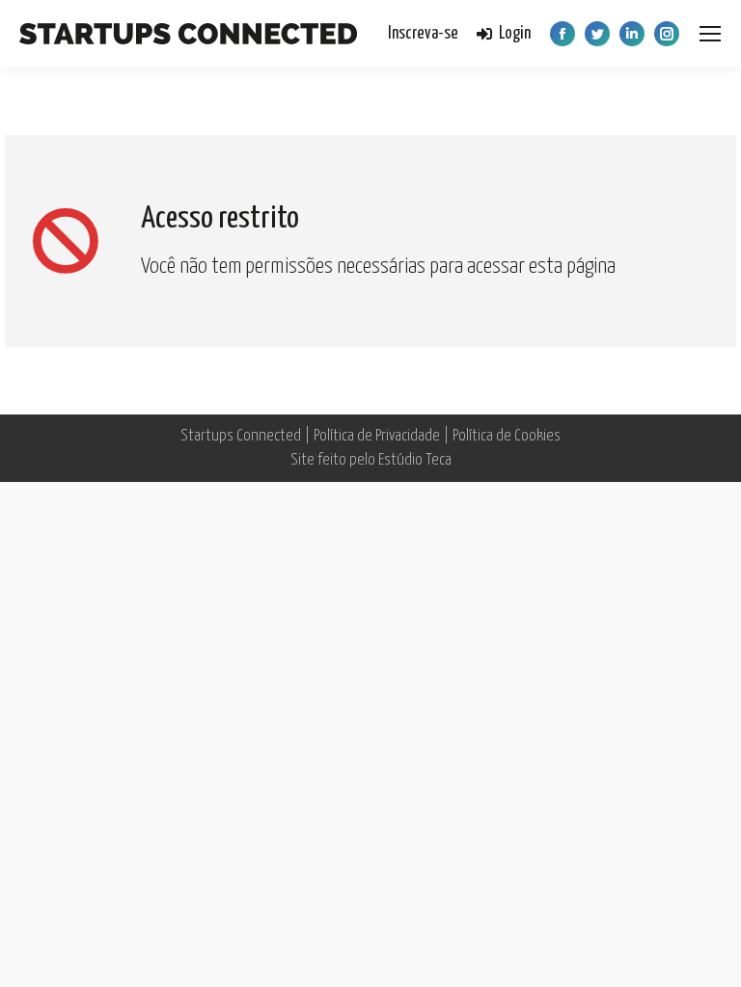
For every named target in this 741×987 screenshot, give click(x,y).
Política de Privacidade (377, 436)
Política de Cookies (507, 436)
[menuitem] (423, 34)
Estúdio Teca (415, 460)
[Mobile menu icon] (710, 33)
